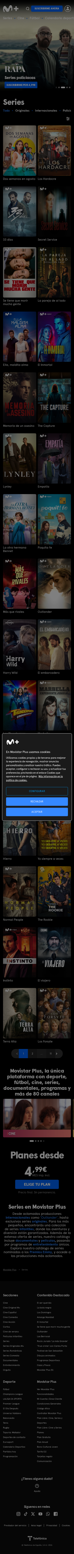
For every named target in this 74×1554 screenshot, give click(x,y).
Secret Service (47, 239)
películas (48, 1240)
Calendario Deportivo (14, 1446)
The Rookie (45, 919)
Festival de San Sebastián (50, 1350)
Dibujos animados (46, 1355)
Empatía (43, 486)
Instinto (8, 980)
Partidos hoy (9, 1451)
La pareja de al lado (51, 300)
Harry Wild (10, 673)
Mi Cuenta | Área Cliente (49, 1399)
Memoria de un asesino (18, 426)
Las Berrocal (43, 1336)
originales (39, 1221)
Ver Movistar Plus (45, 1389)
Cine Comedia (10, 1317)
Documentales (10, 1360)
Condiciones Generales (49, 1403)
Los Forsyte (45, 1041)
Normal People (13, 919)
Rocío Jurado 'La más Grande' (52, 1341)
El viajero (44, 980)
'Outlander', (49, 1217)
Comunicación (44, 1461)
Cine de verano (11, 1331)
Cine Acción (9, 1322)
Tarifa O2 (41, 1451)
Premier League (11, 1403)
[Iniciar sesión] (68, 9)
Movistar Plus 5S (45, 1370)
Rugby (6, 1427)
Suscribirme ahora (47, 8)
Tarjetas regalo (44, 1456)
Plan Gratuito (44, 1437)
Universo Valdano (12, 1413)
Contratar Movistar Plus (49, 1413)
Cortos (6, 1326)
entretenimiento (45, 1244)
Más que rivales (13, 612)
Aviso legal (36, 1525)
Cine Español (10, 1312)
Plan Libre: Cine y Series (49, 1427)
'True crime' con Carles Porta (52, 1346)
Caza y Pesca (43, 1365)
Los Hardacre (47, 179)
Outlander (45, 612)
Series (7, 18)
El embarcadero (49, 673)
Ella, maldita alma (15, 365)
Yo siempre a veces (50, 858)
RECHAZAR (37, 801)
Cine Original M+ (11, 1307)
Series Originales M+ (13, 1346)
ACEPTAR (37, 811)
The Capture (46, 426)
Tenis (5, 1423)
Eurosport (8, 1442)
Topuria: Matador (12, 1432)
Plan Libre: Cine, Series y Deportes (49, 1420)
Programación (10, 1456)
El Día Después (10, 1408)
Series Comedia (11, 1355)
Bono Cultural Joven (47, 1446)
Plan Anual (42, 1442)
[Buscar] (27, 8)
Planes (40, 1432)
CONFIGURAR (37, 791)
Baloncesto (8, 1418)
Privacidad (51, 1525)
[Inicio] (10, 8)
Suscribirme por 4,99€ (20, 84)
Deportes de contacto (14, 1437)
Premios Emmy (41, 1252)
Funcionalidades (45, 1394)
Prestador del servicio (15, 1525)
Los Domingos (44, 1312)
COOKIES (66, 1525)
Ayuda (37, 1491)
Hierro (7, 858)
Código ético (43, 1408)
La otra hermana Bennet (14, 549)
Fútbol (35, 18)
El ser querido (44, 1302)
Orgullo (7, 1370)
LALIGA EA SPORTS (12, 1399)
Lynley (7, 486)
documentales (27, 1240)
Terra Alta (10, 1041)
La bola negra (44, 1307)
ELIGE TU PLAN (37, 1184)
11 (51, 1053)
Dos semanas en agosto (19, 179)
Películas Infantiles (12, 1336)
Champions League (13, 1394)
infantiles (27, 1229)
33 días (8, 239)
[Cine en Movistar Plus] (37, 1118)
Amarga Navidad (45, 1317)
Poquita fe (45, 547)
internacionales (18, 1217)
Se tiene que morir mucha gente (15, 302)
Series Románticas (12, 1350)
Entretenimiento (11, 1365)
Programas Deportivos (48, 1360)
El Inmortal (45, 365)
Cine (20, 18)
